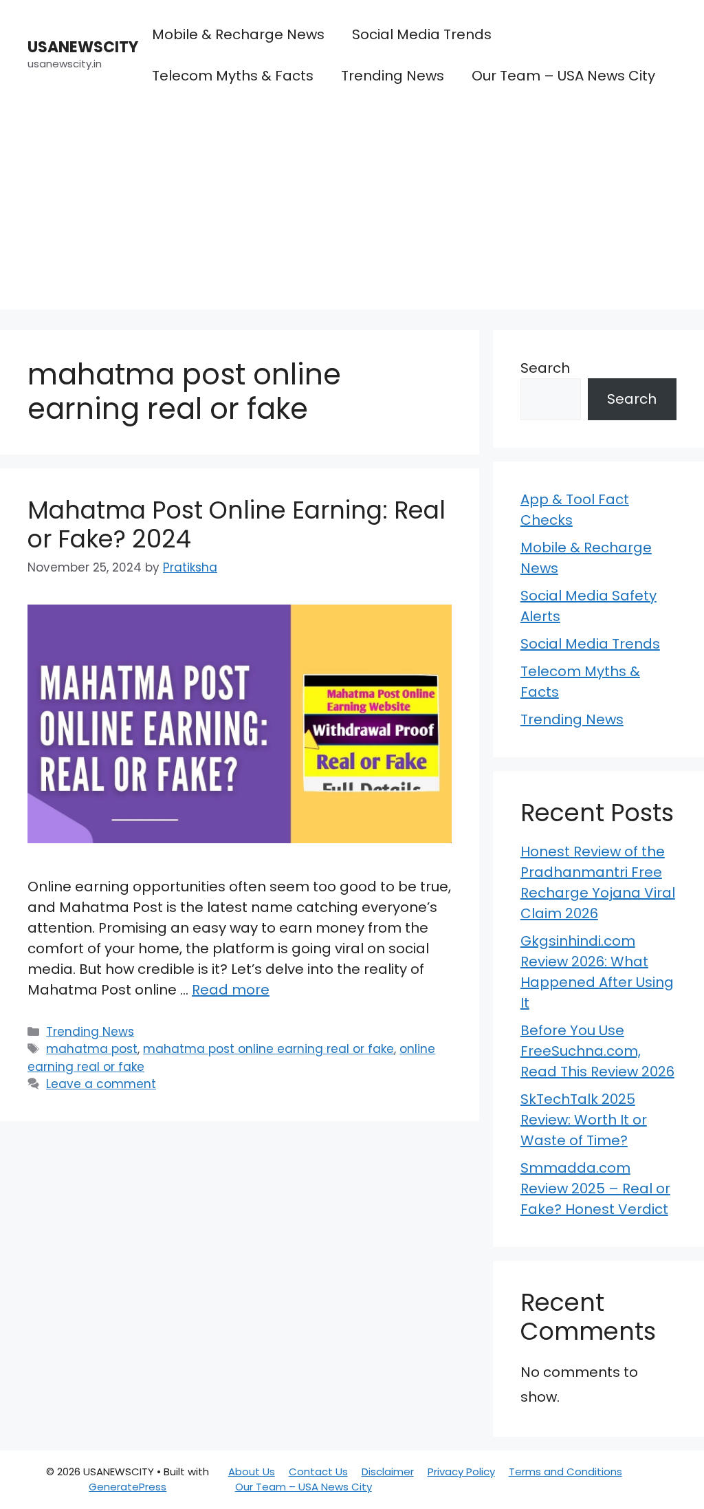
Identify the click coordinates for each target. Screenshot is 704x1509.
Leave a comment (101, 1084)
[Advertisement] (352, 213)
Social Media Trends (422, 34)
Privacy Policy (461, 1471)
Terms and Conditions (565, 1471)
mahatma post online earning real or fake (268, 1049)
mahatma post (92, 1049)
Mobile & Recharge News (238, 34)
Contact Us (318, 1471)
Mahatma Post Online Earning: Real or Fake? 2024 (237, 524)
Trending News (392, 75)
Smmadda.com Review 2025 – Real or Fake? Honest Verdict (595, 1188)
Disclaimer (388, 1471)
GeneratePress (127, 1486)
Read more (231, 989)
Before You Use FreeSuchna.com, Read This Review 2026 (597, 1051)
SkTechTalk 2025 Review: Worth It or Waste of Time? (583, 1119)
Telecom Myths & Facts (233, 75)
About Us (251, 1471)
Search (545, 368)
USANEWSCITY (83, 47)
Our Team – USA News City (563, 75)
